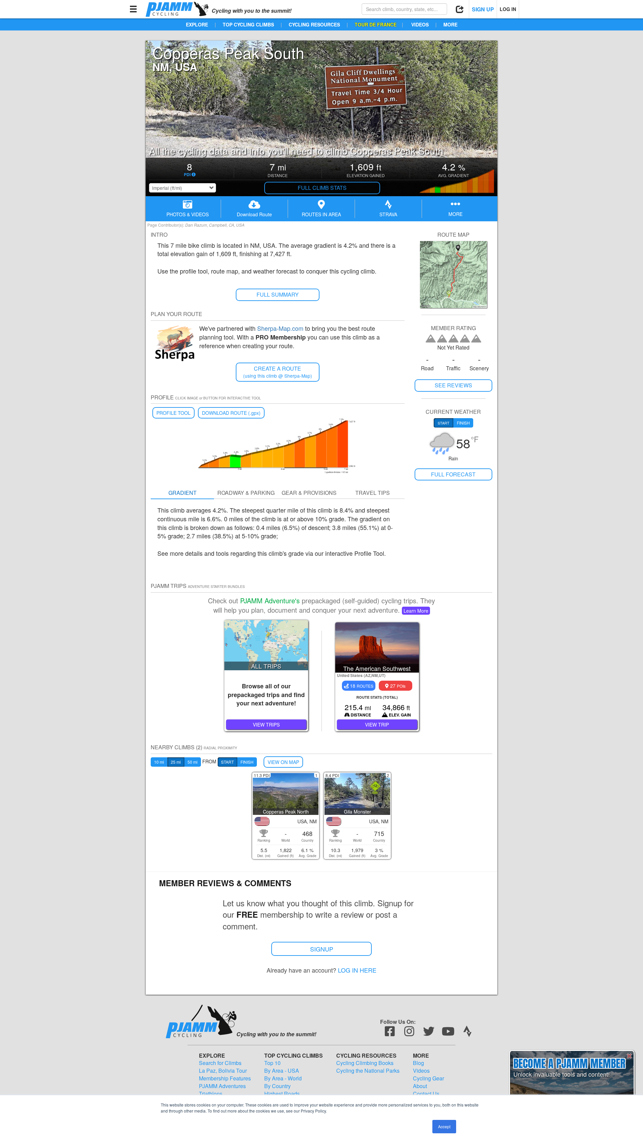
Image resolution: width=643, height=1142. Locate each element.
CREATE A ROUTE (277, 372)
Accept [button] (444, 1126)
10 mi (159, 762)
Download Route (254, 214)
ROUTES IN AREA (321, 214)
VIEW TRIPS (266, 724)
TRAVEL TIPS (372, 493)
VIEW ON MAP (283, 762)
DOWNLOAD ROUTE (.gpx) (231, 412)
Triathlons (210, 1093)
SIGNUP (321, 948)
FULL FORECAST (453, 474)
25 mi (176, 762)
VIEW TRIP (377, 724)
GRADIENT (182, 493)
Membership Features (225, 1078)
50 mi (193, 762)
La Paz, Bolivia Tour (223, 1070)
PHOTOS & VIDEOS (187, 214)
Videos (421, 1070)
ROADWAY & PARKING (246, 493)
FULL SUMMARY (278, 294)
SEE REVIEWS (453, 385)
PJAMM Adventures (222, 1086)
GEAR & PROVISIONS (309, 493)
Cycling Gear (428, 1078)
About (420, 1086)
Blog (418, 1063)
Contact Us (426, 1093)
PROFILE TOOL (173, 412)
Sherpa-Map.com (280, 328)
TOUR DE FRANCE (376, 24)
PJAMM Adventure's (270, 600)
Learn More (416, 610)
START (227, 762)
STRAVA (388, 214)
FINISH (247, 762)
